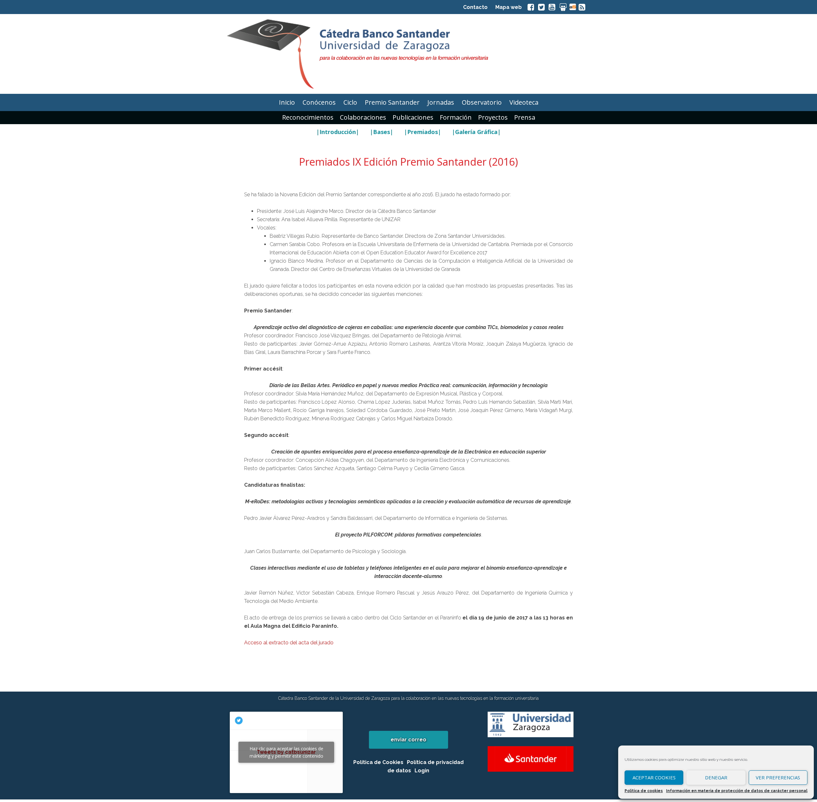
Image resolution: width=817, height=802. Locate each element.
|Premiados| (422, 132)
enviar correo (408, 740)
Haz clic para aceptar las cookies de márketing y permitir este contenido (286, 752)
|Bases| (381, 132)
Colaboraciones (363, 117)
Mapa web (508, 7)
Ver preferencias (778, 777)
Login (422, 771)
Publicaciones (413, 117)
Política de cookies (644, 791)
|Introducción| (337, 132)
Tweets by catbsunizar (286, 752)
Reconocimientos (308, 117)
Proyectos (493, 117)
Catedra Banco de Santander (408, 54)
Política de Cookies (378, 762)
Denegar (716, 777)
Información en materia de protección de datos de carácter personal (736, 791)
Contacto (475, 7)
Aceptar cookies (654, 777)
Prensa (524, 117)
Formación (456, 117)
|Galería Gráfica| (476, 132)
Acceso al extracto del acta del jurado (289, 643)
